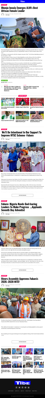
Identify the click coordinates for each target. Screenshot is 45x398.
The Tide (7, 139)
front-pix (10, 82)
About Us (22, 390)
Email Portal (34, 390)
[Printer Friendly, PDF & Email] (4, 80)
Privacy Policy (28, 390)
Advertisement (11, 390)
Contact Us (17, 390)
